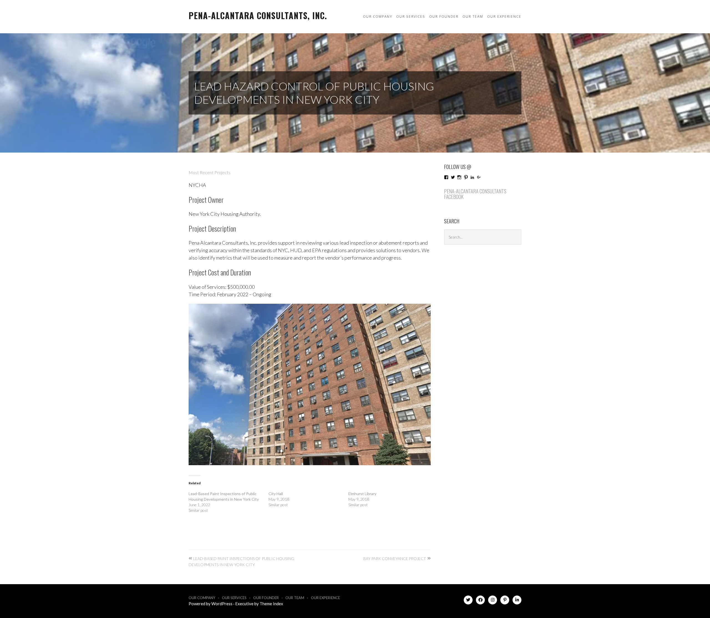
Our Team (473, 16)
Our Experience (504, 16)
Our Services (410, 16)
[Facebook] (480, 601)
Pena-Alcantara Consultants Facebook (475, 194)
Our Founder (443, 16)
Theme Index (271, 603)
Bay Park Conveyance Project (394, 558)
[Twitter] (468, 601)
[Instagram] (492, 601)
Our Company (377, 16)
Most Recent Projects (209, 172)
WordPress (221, 603)
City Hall (275, 493)
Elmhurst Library (362, 493)
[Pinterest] (504, 601)
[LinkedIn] (517, 601)
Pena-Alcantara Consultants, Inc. (258, 15)
